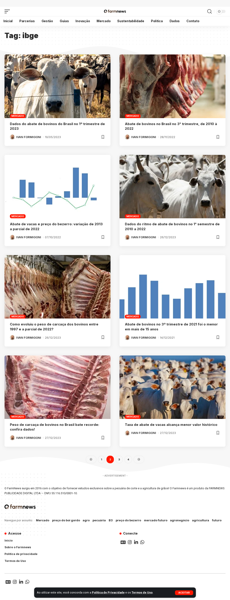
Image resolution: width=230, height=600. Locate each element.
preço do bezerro (128, 520)
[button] (184, 592)
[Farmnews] (115, 11)
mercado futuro (155, 520)
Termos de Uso (142, 592)
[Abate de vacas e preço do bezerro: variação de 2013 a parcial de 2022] (57, 186)
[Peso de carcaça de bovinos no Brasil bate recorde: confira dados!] (57, 387)
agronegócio (179, 520)
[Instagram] (130, 542)
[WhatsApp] (142, 542)
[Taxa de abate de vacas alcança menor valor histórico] (172, 387)
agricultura (200, 520)
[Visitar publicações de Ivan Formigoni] (12, 136)
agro (86, 520)
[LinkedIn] (136, 542)
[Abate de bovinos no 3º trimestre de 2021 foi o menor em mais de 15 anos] (172, 286)
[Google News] (123, 542)
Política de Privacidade (108, 592)
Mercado (17, 115)
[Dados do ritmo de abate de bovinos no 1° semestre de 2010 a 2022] (172, 186)
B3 (111, 520)
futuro (216, 520)
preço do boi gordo (66, 520)
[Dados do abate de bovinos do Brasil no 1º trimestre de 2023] (57, 86)
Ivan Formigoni (28, 137)
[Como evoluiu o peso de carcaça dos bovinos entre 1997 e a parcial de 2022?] (57, 286)
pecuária (99, 520)
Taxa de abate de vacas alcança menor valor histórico (171, 424)
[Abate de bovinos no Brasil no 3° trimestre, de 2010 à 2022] (172, 86)
